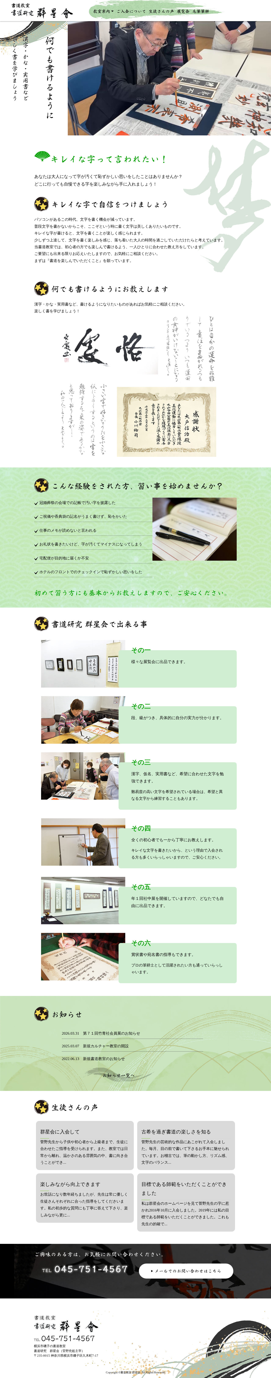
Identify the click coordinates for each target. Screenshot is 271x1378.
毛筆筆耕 (200, 11)
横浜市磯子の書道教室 (51, 13)
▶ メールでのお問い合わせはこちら (186, 1271)
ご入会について (131, 11)
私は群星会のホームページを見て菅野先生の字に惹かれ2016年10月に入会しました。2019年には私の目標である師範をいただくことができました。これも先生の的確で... (185, 1203)
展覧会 (183, 11)
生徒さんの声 (161, 11)
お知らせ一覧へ (118, 1075)
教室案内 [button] (101, 11)
